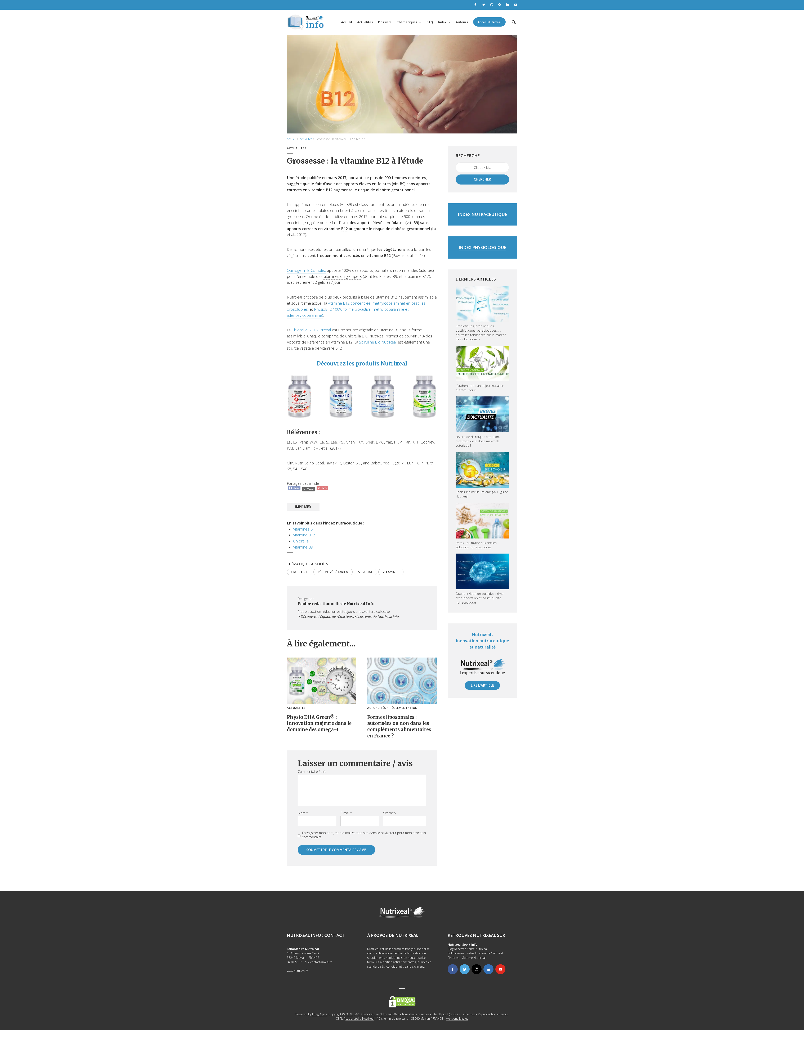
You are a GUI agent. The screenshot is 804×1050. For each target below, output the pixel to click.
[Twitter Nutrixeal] (483, 5)
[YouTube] (500, 969)
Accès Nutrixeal (489, 22)
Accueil (346, 22)
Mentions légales (457, 1019)
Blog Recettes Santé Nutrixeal (467, 949)
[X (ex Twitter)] (465, 969)
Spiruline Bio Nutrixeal (378, 342)
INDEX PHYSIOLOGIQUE (482, 247)
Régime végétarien (333, 572)
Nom (303, 813)
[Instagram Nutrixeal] (491, 5)
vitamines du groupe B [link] (342, 276)
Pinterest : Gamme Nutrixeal (467, 958)
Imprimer (303, 506)
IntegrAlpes (319, 1014)
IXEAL (349, 1014)
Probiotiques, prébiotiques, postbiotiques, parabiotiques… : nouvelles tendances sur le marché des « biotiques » (481, 332)
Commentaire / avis (312, 771)
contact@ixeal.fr (321, 962)
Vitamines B (303, 529)
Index (442, 22)
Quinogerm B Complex (306, 270)
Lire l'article (482, 685)
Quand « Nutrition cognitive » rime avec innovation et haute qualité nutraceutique (480, 597)
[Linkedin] (488, 969)
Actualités (365, 22)
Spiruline (365, 572)
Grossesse (299, 572)
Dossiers (385, 22)
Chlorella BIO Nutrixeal (311, 329)
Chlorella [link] (353, 335)
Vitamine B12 (304, 534)
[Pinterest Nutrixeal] (499, 5)
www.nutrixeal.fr (297, 971)
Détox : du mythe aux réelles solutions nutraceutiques (476, 545)
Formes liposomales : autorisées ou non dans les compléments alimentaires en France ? (399, 726)
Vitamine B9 (303, 547)
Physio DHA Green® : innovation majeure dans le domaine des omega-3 (319, 723)
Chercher (482, 179)
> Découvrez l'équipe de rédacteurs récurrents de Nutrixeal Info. (348, 616)
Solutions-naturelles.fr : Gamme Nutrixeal (475, 953)
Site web (389, 813)
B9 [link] (402, 183)
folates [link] (384, 183)
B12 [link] (344, 228)
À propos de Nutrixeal (392, 935)
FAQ (430, 22)
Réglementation (403, 707)
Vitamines (391, 572)
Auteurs (462, 22)
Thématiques (407, 22)
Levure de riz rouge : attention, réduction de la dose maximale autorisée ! (478, 441)
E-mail (346, 813)
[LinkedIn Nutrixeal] (507, 5)
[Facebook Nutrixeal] (475, 5)
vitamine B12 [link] (320, 189)
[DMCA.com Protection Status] (402, 1002)
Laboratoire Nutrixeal (377, 1014)
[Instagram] (477, 969)
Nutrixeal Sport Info (462, 944)
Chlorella (301, 541)
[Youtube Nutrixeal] (515, 5)
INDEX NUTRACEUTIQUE (482, 214)
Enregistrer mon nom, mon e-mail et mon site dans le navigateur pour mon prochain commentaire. (364, 835)
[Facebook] (453, 969)
